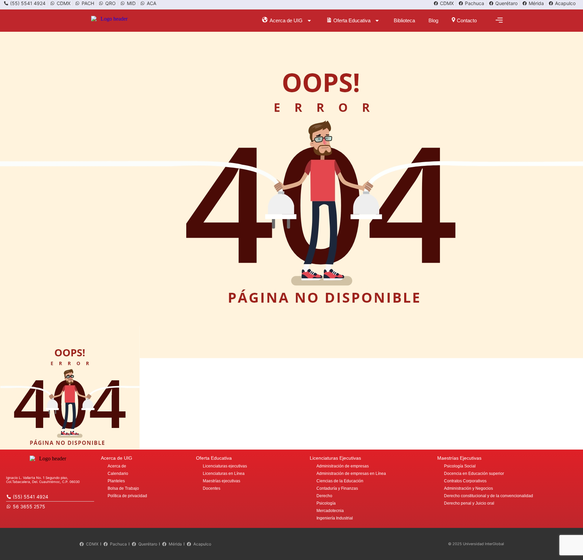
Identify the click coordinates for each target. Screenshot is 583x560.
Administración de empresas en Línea (351, 473)
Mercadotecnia (330, 510)
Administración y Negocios (468, 488)
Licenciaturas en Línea (224, 473)
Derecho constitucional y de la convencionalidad (488, 495)
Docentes (211, 488)
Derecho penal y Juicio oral (469, 503)
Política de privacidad (127, 495)
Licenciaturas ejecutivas (225, 466)
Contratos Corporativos (465, 481)
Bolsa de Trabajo (123, 488)
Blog (433, 20)
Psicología (326, 503)
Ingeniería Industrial (334, 518)
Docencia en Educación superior (474, 473)
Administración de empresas (342, 466)
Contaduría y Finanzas (337, 488)
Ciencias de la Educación (339, 481)
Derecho (324, 495)
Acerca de (117, 466)
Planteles (116, 481)
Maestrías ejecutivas (221, 481)
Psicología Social (460, 466)
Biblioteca (404, 20)
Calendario (118, 473)
